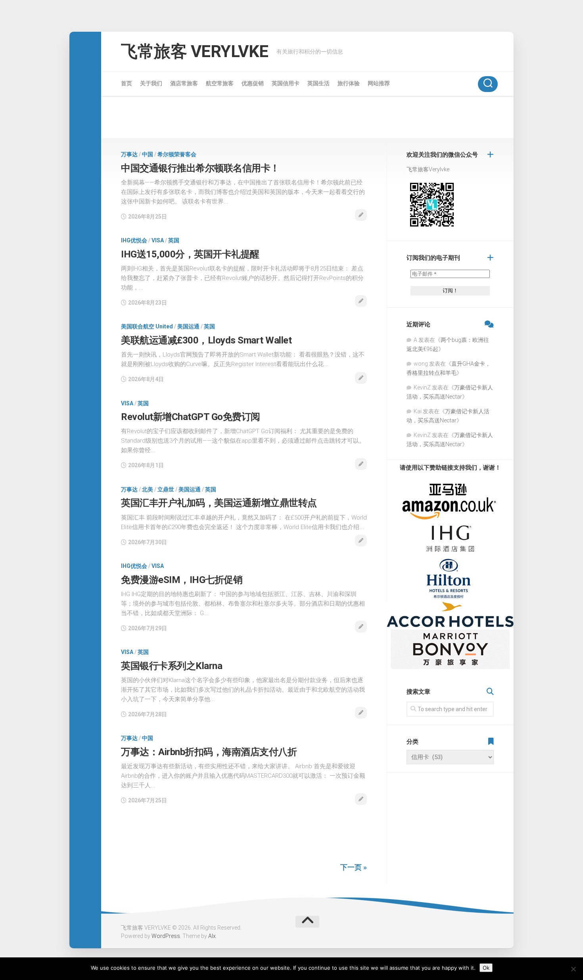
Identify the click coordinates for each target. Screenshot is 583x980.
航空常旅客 (220, 83)
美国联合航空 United (147, 326)
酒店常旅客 (184, 83)
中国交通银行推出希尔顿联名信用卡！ (200, 168)
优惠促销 (253, 83)
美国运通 (188, 326)
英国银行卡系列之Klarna (171, 665)
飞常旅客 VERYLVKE (194, 51)
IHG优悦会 (134, 240)
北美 (147, 489)
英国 (173, 240)
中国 (147, 154)
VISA (158, 240)
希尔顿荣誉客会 (176, 154)
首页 (126, 83)
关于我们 (151, 83)
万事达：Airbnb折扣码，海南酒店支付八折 (209, 752)
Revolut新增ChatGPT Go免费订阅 (190, 416)
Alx (212, 936)
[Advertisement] (307, 117)
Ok (486, 968)
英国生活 (318, 83)
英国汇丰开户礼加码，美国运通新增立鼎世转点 (219, 502)
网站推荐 (379, 83)
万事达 (129, 154)
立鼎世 (165, 489)
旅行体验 (349, 83)
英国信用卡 (285, 83)
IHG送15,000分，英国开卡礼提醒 (190, 254)
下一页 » (353, 867)
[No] (573, 969)
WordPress (166, 936)
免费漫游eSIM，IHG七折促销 (181, 579)
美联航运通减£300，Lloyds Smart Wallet (206, 340)
